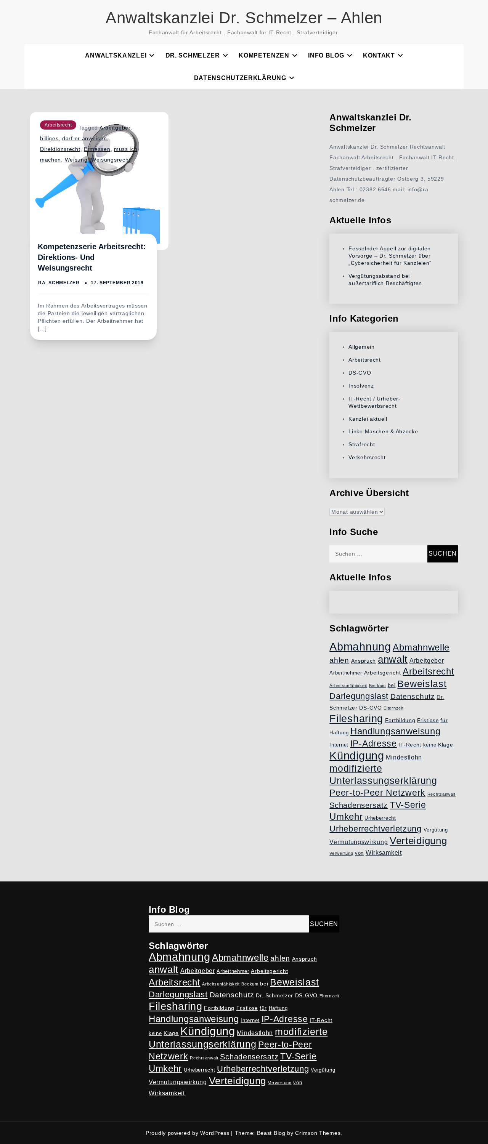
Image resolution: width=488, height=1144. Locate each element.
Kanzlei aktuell (367, 419)
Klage (445, 745)
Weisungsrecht (110, 160)
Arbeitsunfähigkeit (348, 685)
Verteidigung (418, 840)
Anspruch (363, 661)
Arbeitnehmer (345, 673)
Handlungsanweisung (395, 731)
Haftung (338, 732)
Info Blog (326, 55)
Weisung (76, 160)
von (359, 853)
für (444, 720)
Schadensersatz (358, 805)
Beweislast (421, 683)
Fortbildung (400, 720)
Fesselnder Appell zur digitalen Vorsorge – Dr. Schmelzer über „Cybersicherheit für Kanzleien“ (390, 255)
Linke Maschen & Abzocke (383, 431)
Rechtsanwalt (441, 794)
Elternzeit (393, 708)
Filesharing (356, 718)
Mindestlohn (404, 757)
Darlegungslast (358, 696)
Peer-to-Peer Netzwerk (377, 793)
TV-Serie (408, 805)
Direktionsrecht (60, 149)
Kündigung (356, 756)
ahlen (339, 660)
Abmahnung (360, 646)
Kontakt (379, 55)
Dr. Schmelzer (192, 55)
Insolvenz (361, 386)
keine (430, 745)
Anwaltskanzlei (115, 55)
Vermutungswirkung (358, 842)
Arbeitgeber (115, 128)
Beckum (377, 685)
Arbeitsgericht (382, 673)
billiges (49, 138)
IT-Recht (409, 745)
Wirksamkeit (384, 852)
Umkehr (346, 816)
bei (392, 685)
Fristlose (427, 720)
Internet (338, 745)
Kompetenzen (264, 55)
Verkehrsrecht (366, 457)
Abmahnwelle (421, 647)
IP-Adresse (373, 743)
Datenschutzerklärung (240, 78)
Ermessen (97, 149)
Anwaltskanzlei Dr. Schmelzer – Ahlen (244, 18)
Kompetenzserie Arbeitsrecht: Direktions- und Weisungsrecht (92, 257)
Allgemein (361, 347)
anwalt (393, 659)
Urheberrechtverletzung (375, 828)
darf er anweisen (84, 138)
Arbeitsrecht (58, 125)
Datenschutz (412, 696)
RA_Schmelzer (58, 282)
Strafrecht (361, 444)
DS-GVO (359, 373)
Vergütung (436, 830)
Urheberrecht (380, 818)
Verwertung (341, 853)
